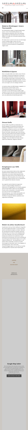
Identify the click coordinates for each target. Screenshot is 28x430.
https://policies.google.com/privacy (14, 373)
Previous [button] (1, 17)
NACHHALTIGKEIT (14, 264)
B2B (14, 262)
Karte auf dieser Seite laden (14, 375)
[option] (14, 17)
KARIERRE (14, 260)
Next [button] (26, 17)
